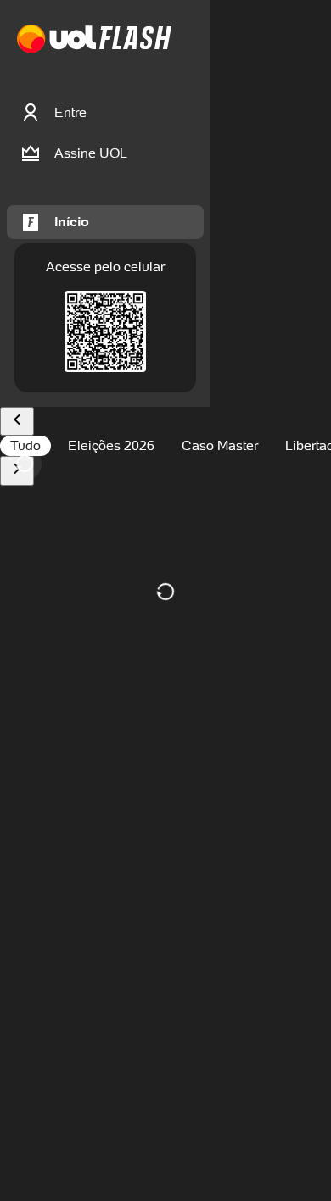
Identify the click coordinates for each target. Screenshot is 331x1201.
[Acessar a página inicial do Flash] (135, 39)
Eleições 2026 (111, 445)
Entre (70, 112)
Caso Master (220, 445)
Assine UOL (90, 153)
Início (71, 222)
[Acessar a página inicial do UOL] (56, 39)
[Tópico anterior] (17, 421)
